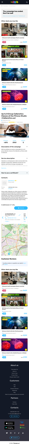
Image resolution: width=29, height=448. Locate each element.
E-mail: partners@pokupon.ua (14, 413)
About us (14, 371)
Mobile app (14, 390)
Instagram (10, 188)
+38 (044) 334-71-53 (14, 411)
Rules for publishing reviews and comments (14, 394)
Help (15, 384)
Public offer (14, 404)
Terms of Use (14, 373)
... (4, 168)
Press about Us (14, 369)
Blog (14, 392)
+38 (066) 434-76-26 (11, 217)
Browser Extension (15, 388)
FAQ (14, 386)
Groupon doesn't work (14, 377)
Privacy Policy (14, 375)
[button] (9, 254)
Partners (14, 402)
